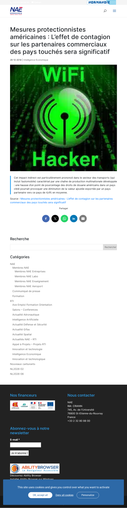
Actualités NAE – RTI (24, 339)
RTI (12, 301)
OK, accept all (40, 495)
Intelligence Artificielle (25, 319)
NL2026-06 (17, 373)
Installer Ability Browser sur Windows (32, 479)
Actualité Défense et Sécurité (29, 324)
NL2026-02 (17, 368)
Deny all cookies (64, 495)
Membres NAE (20, 267)
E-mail (15, 439)
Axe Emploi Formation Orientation (32, 304)
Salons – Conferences (25, 309)
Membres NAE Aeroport (29, 286)
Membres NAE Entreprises (30, 271)
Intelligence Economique (36, 60)
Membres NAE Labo (26, 276)
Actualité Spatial (22, 334)
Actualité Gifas (21, 329)
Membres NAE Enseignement (32, 281)
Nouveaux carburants (22, 364)
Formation (18, 296)
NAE (12, 263)
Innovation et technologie (27, 349)
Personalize (87, 495)
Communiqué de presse (26, 291)
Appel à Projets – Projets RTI (29, 344)
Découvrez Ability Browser (25, 475)
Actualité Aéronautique (25, 314)
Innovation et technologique (28, 359)
